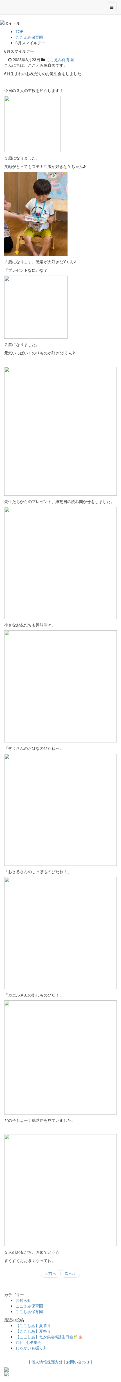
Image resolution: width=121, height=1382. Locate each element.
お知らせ (23, 1300)
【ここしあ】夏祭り (33, 1325)
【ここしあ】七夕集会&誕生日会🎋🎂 (49, 1336)
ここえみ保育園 (29, 37)
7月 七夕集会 (28, 1342)
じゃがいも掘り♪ (30, 1348)
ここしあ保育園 (29, 1311)
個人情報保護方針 (47, 1362)
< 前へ (50, 1273)
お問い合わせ (78, 1362)
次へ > (70, 1273)
